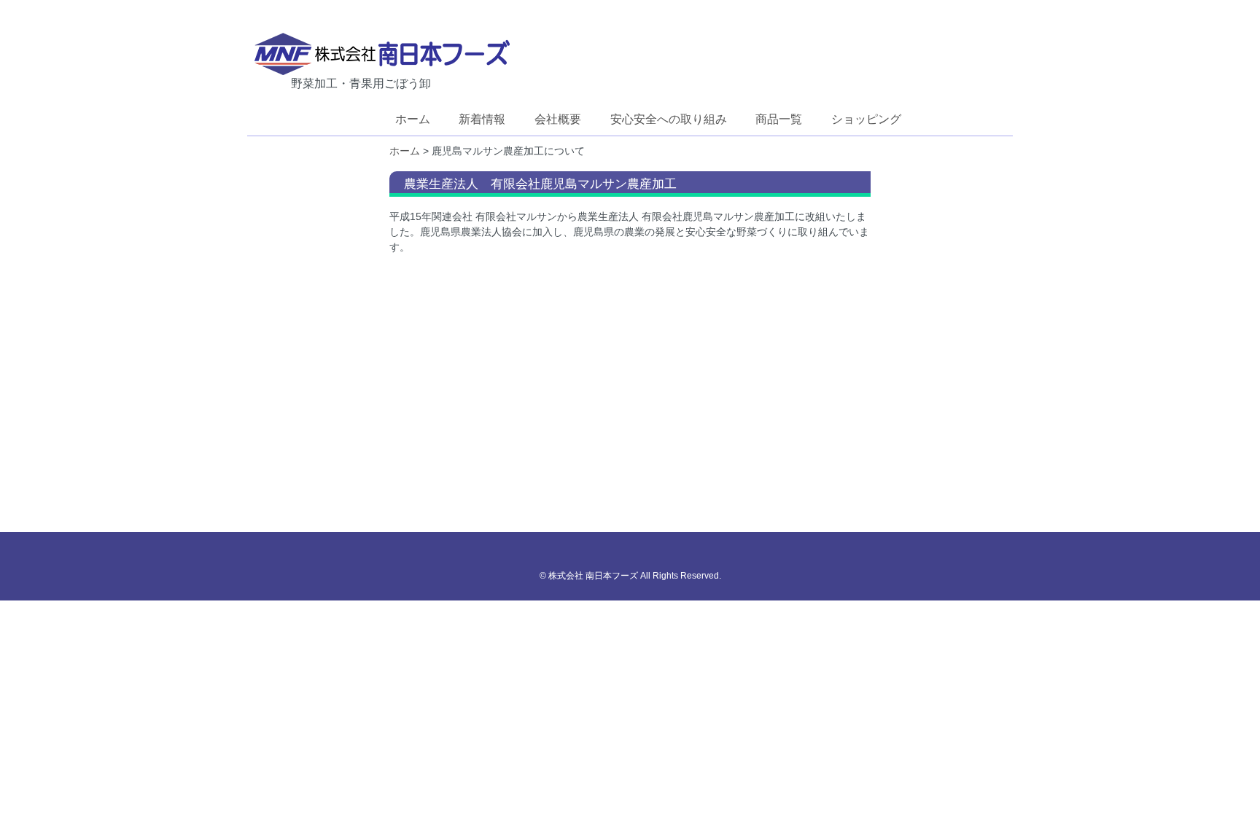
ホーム (412, 119)
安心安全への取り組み (668, 119)
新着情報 (482, 119)
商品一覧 (778, 119)
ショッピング (866, 119)
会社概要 (557, 119)
